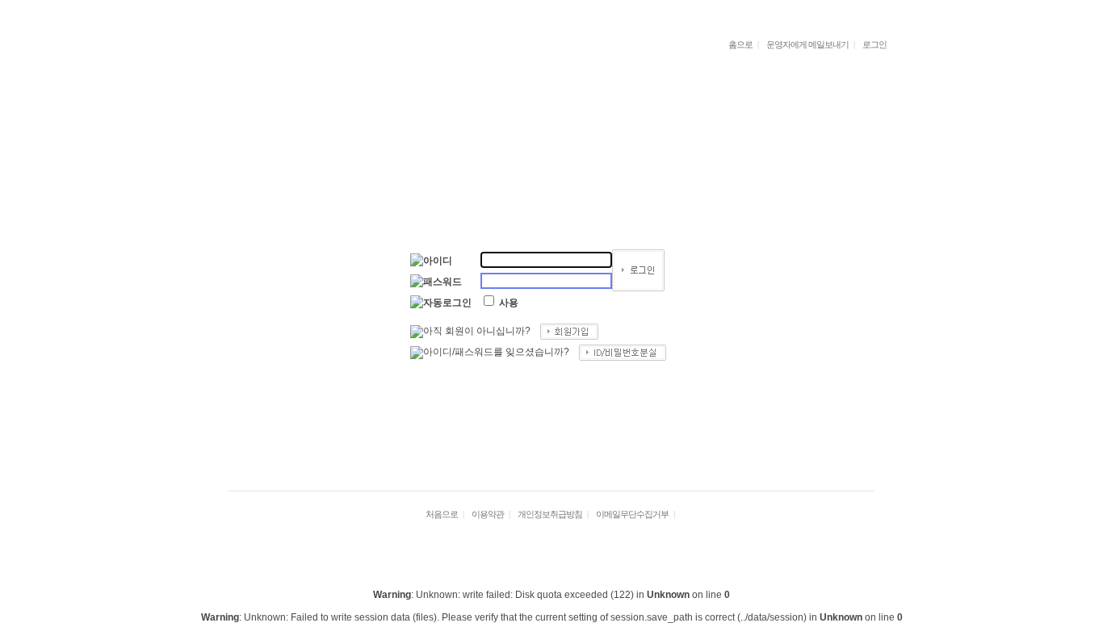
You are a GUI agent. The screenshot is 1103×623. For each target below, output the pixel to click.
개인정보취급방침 (550, 514)
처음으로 (442, 514)
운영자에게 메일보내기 (807, 44)
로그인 (874, 44)
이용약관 (488, 514)
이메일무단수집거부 (632, 514)
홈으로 (740, 44)
